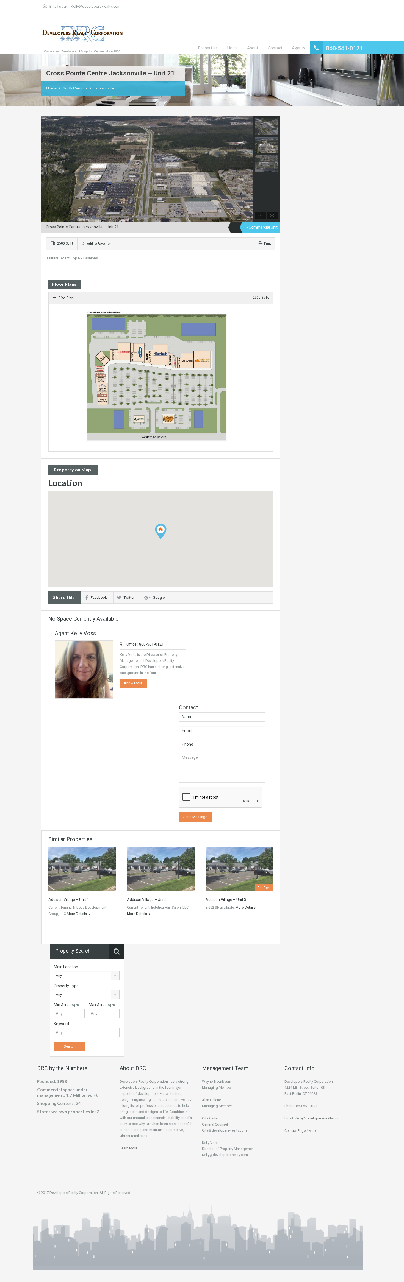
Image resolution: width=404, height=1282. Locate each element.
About (252, 47)
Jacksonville (103, 88)
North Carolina (75, 88)
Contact (275, 47)
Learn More (128, 1148)
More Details (77, 914)
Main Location (66, 967)
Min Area (66, 1005)
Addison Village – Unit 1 (68, 899)
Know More (133, 683)
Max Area (102, 1005)
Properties (208, 47)
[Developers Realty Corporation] (82, 36)
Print (267, 243)
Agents (298, 47)
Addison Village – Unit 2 (147, 899)
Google (159, 597)
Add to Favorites (99, 244)
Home (232, 47)
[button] (166, 539)
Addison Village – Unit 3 (226, 899)
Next (248, 169)
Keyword (61, 1023)
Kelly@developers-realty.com (95, 6)
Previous (46, 169)
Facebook (99, 597)
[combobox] (87, 975)
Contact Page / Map (300, 1131)
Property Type (66, 986)
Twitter (129, 597)
